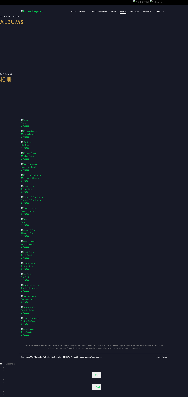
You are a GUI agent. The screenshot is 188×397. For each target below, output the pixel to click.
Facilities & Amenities (99, 11)
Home (73, 11)
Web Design (96, 357)
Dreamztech (85, 357)
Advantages (134, 11)
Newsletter (147, 11)
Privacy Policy (161, 357)
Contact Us (159, 11)
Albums (123, 11)
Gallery (82, 11)
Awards (113, 11)
